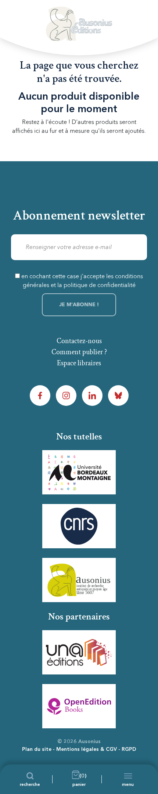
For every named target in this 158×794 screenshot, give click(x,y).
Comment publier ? (79, 352)
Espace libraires (79, 363)
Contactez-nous (79, 341)
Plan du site (36, 749)
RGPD (129, 749)
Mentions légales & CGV (86, 749)
